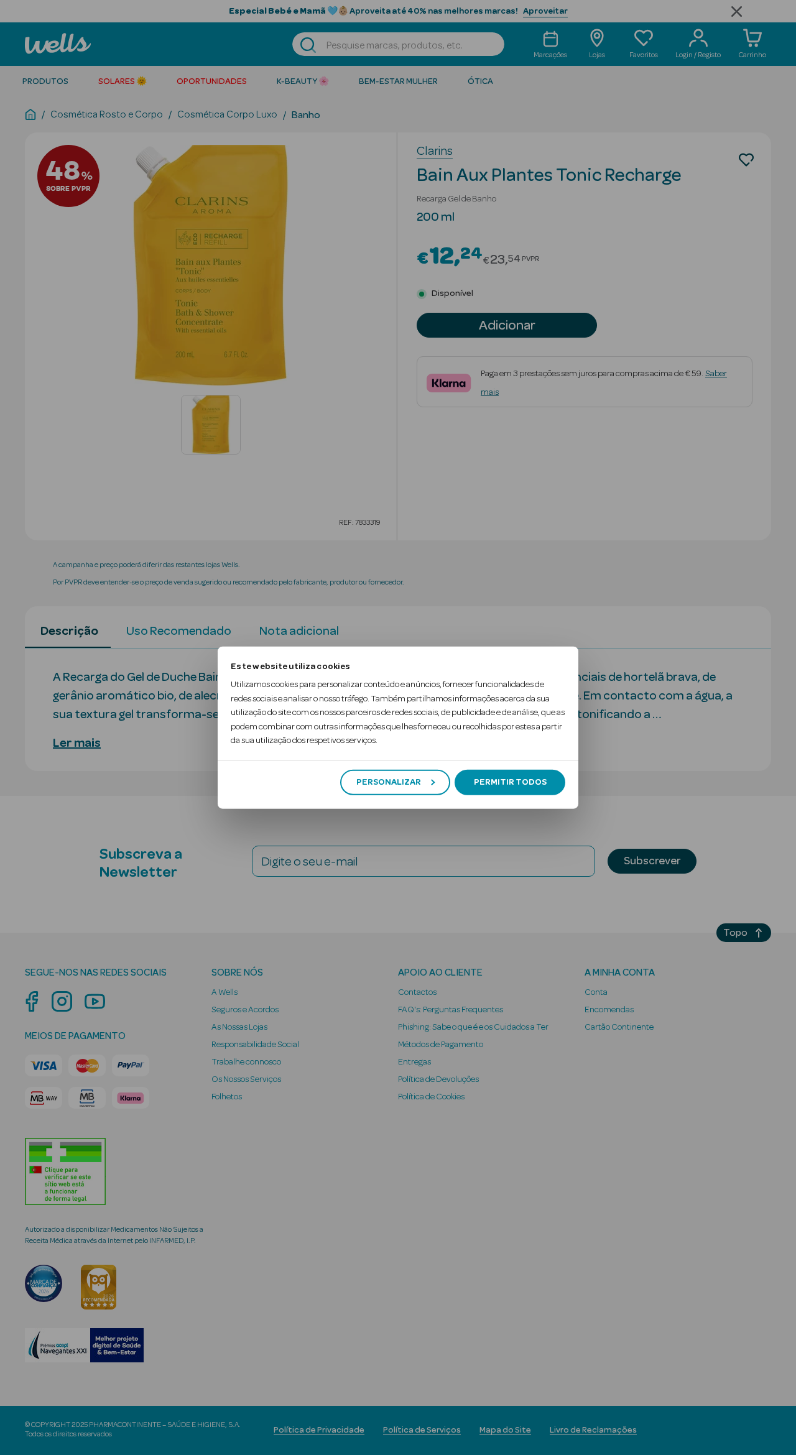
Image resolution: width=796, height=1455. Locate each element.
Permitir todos (510, 782)
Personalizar (388, 782)
